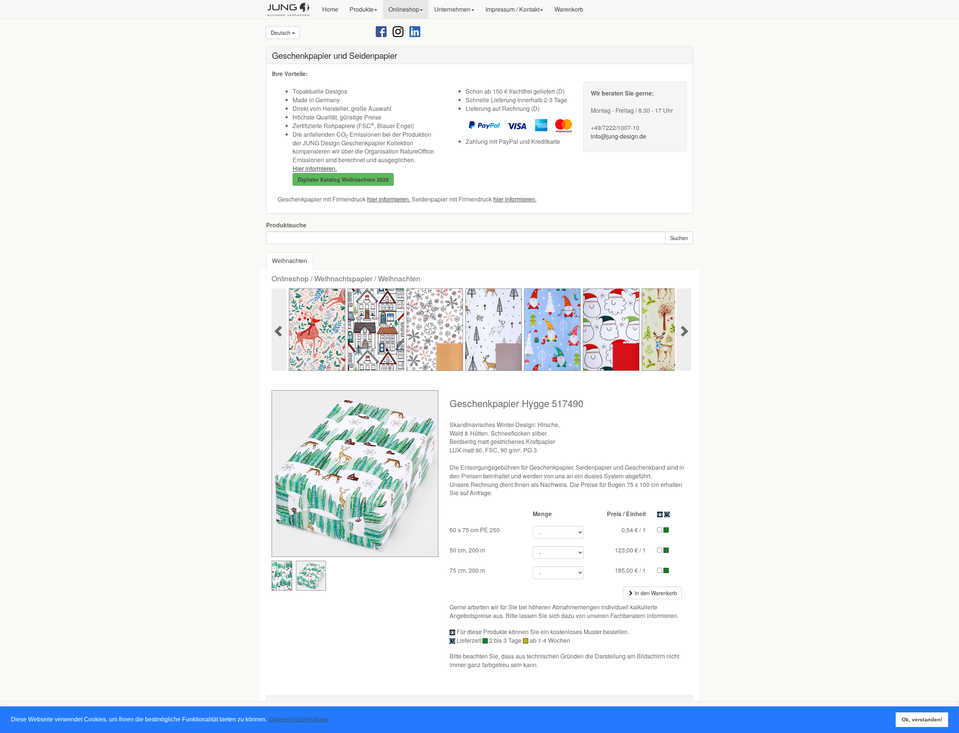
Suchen (679, 238)
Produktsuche (286, 225)
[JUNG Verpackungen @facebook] (381, 31)
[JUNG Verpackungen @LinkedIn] (414, 31)
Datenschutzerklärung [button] (298, 719)
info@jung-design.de (618, 136)
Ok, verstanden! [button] (922, 720)
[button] (363, 9)
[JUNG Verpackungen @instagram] (398, 31)
